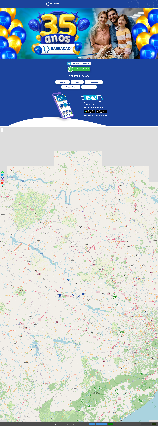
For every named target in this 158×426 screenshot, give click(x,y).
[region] (79, 33)
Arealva (89, 87)
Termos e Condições (102, 424)
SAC (112, 4)
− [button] (1, 131)
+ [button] (1, 129)
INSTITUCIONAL (84, 4)
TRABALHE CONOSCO (104, 4)
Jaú (77, 82)
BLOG (96, 4)
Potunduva (94, 82)
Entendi (110, 424)
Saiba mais (92, 424)
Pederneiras (70, 87)
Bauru (62, 82)
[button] (2, 33)
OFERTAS (92, 4)
